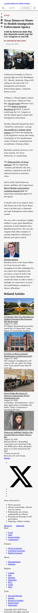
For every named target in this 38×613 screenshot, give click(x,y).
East (10, 575)
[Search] (35, 8)
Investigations (14, 537)
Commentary (13, 539)
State (7, 15)
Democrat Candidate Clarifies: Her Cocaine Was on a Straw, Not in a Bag (18, 434)
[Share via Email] (1, 23)
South (10, 584)
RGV (10, 582)
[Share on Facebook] (1, 13)
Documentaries (14, 562)
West (10, 587)
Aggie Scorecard (15, 548)
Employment (13, 603)
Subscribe (26, 8)
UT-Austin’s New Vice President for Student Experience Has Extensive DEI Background (19, 319)
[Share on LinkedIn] (1, 20)
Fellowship (12, 605)
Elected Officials (15, 596)
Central (11, 573)
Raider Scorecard (15, 553)
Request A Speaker (16, 600)
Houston (11, 577)
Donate (12, 8)
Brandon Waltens (16, 41)
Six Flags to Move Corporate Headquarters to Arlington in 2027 (18, 355)
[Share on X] (1, 17)
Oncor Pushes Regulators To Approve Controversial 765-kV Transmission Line (17, 395)
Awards (11, 598)
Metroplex (12, 580)
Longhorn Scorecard (16, 550)
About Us (8, 525)
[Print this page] (1, 26)
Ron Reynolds (14, 103)
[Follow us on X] (21, 489)
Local (10, 532)
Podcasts (11, 564)
